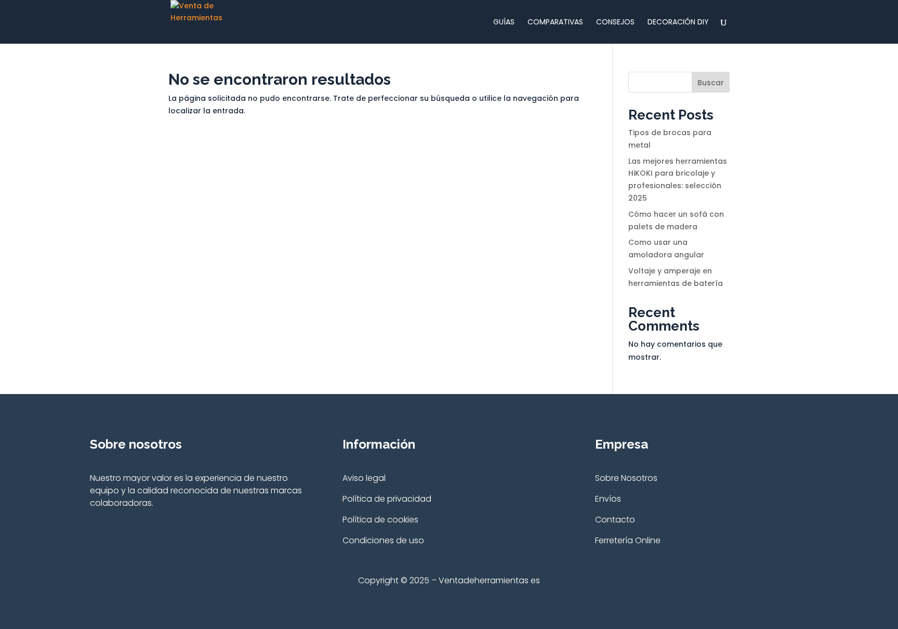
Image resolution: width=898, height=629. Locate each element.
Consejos (615, 22)
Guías (503, 22)
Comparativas (555, 22)
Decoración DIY (678, 22)
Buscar (710, 82)
